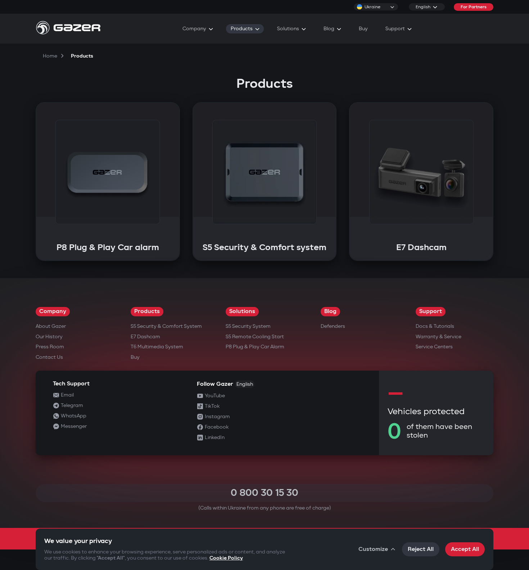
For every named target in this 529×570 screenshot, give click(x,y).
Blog (330, 311)
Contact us (49, 357)
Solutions (242, 311)
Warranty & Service (438, 337)
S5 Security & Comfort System (166, 326)
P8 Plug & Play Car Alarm (255, 347)
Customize (373, 549)
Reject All (421, 549)
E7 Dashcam (145, 337)
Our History (49, 337)
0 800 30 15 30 (264, 493)
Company (52, 311)
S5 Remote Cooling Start (255, 337)
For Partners (474, 7)
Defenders (333, 326)
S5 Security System (248, 326)
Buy (135, 357)
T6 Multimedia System (157, 347)
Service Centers (434, 347)
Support (430, 311)
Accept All (465, 549)
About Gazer (51, 326)
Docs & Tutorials (435, 326)
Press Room (50, 347)
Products (147, 311)
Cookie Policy (226, 558)
